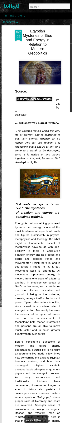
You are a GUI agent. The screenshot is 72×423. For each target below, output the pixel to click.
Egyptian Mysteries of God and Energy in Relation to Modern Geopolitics (37, 42)
